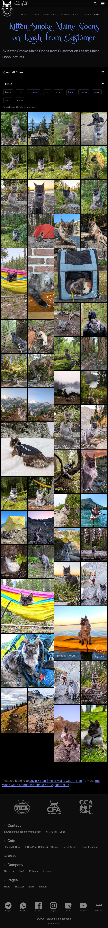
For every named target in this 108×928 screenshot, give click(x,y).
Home (24, 14)
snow (97, 92)
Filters (7, 84)
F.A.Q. (21, 871)
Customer (64, 14)
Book (31, 886)
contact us (62, 785)
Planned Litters (12, 847)
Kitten (76, 14)
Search (43, 886)
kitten (59, 92)
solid (8, 100)
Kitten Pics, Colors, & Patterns (41, 847)
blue (20, 92)
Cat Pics (35, 14)
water (20, 100)
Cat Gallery (10, 855)
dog (47, 92)
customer (34, 92)
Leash (86, 14)
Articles (46, 871)
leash (71, 92)
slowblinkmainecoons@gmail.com (22, 831)
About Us (9, 871)
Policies (33, 871)
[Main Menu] (103, 3)
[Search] (95, 3)
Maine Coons (49, 14)
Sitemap (19, 886)
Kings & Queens (89, 847)
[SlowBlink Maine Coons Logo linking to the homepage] (14, 3)
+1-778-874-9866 (56, 831)
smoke (84, 92)
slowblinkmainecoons (59, 918)
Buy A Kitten (69, 847)
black (8, 92)
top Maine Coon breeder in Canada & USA (51, 783)
